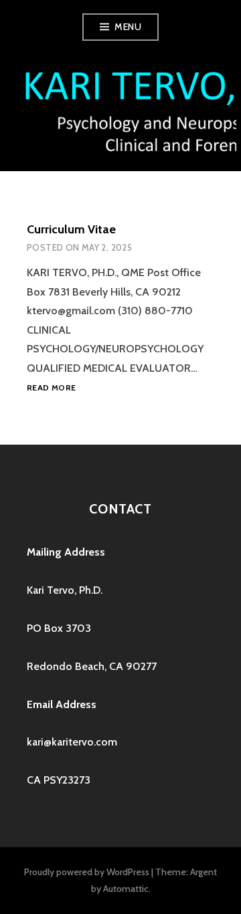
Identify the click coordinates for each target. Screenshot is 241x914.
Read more (51, 388)
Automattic (126, 889)
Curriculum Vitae (71, 229)
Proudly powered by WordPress (86, 872)
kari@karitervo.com (72, 741)
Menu (127, 27)
